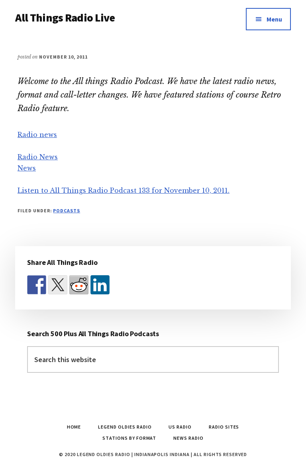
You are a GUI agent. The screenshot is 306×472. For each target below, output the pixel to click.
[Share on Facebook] (36, 284)
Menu (274, 19)
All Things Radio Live (64, 17)
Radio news (37, 135)
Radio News (38, 157)
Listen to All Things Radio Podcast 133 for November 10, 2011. (124, 190)
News (27, 168)
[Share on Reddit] (78, 284)
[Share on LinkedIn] (100, 284)
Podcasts (66, 210)
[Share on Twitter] (57, 284)
